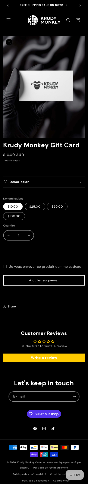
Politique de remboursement (50, 467)
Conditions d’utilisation (64, 474)
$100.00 (14, 216)
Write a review (44, 357)
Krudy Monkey (25, 462)
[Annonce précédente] (8, 5)
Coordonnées (61, 480)
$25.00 (35, 206)
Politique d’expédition (35, 480)
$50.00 (57, 206)
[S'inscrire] (74, 396)
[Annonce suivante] (80, 5)
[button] (8, 20)
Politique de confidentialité (29, 474)
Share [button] (11, 306)
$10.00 (13, 206)
